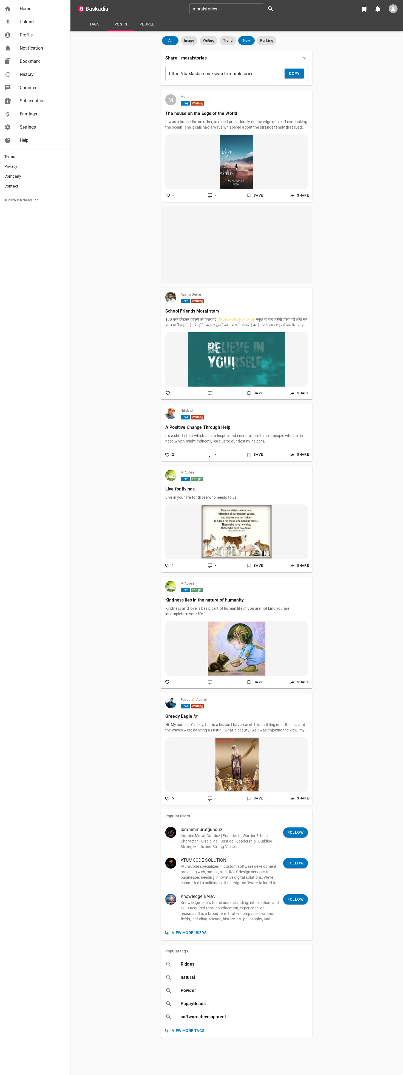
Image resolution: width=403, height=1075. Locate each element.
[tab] (94, 24)
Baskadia (97, 8)
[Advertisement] (236, 244)
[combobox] (233, 8)
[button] (35, 8)
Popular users (177, 816)
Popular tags (176, 951)
